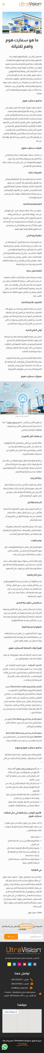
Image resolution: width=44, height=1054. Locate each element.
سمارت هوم (12, 422)
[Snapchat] (9, 964)
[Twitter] (30, 964)
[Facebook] (35, 964)
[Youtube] (24, 964)
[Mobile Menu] (3, 4)
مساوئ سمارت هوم (24, 768)
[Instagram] (19, 964)
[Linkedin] (14, 964)
